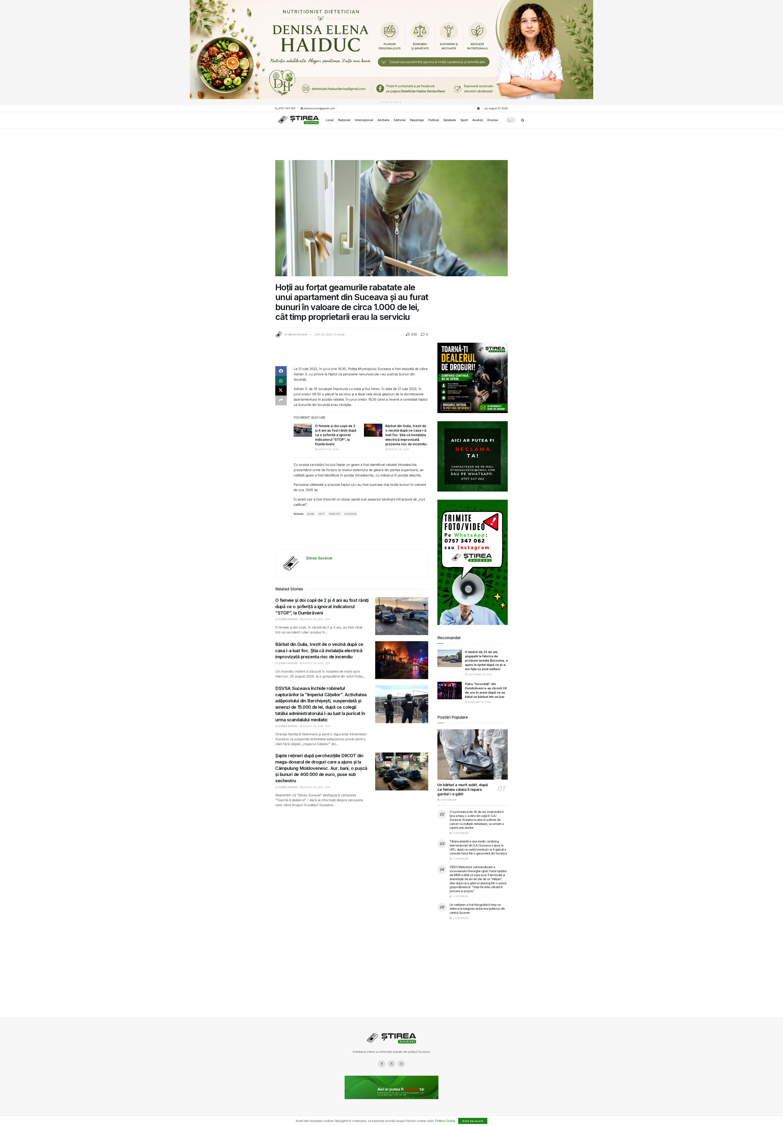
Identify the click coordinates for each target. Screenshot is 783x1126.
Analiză (477, 120)
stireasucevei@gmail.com (319, 108)
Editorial (400, 120)
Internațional (364, 120)
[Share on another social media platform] (281, 400)
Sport (464, 120)
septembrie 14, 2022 (479, 674)
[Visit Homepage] (299, 120)
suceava (350, 513)
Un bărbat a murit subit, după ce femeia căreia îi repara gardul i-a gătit (462, 789)
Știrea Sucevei (297, 334)
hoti (321, 513)
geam (310, 513)
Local (330, 120)
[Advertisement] (391, 143)
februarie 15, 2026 (479, 702)
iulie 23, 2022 (323, 334)
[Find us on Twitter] (391, 1063)
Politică (433, 120)
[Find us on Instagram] (401, 1063)
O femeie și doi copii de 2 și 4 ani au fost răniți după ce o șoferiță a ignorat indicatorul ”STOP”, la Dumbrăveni (335, 435)
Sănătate (449, 120)
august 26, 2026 (328, 449)
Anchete (383, 120)
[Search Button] (522, 120)
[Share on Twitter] (281, 391)
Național (344, 120)
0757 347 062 (286, 108)
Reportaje (417, 120)
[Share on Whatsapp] (281, 381)
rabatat (335, 513)
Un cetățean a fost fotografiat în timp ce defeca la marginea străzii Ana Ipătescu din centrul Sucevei (477, 908)
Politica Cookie (445, 1121)
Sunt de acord (472, 1121)
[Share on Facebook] (281, 371)
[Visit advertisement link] (391, 49)
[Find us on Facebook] (382, 1063)
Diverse (492, 120)
